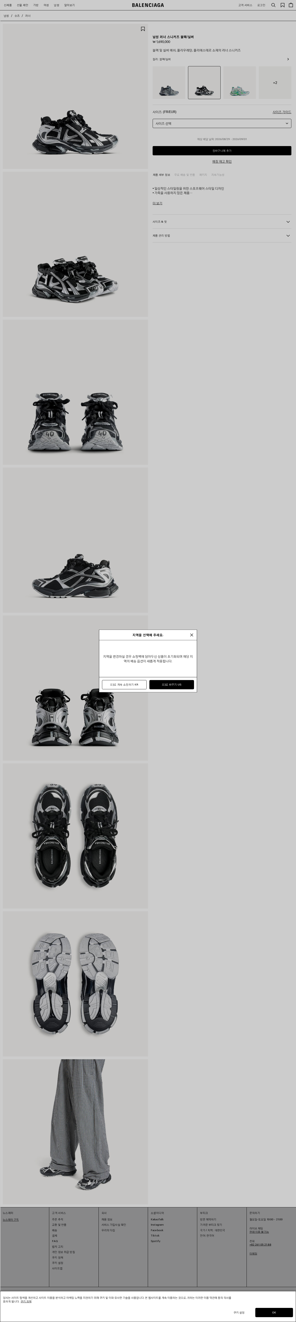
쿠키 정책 (26, 1301)
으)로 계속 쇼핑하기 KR (124, 684)
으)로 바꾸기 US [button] (172, 684)
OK (274, 1312)
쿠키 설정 (239, 1312)
